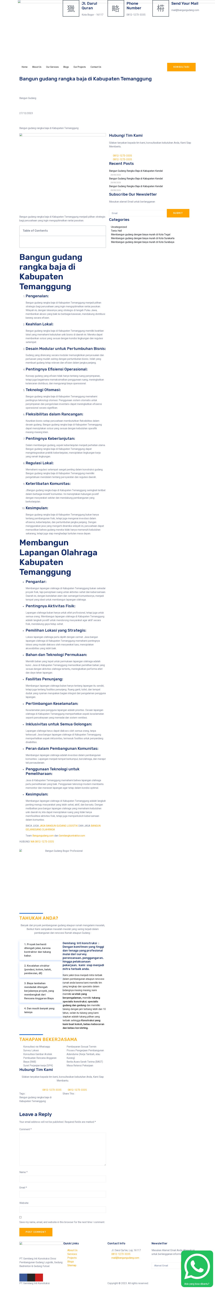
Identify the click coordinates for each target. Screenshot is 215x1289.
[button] (102, 231)
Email (23, 1188)
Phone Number (134, 5)
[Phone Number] (116, 8)
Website (23, 1203)
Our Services (52, 67)
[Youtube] (39, 1277)
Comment (25, 1129)
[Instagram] (31, 1277)
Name (23, 1172)
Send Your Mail (184, 3)
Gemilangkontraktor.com (72, 836)
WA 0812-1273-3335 (42, 842)
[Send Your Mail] (160, 8)
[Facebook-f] (23, 1277)
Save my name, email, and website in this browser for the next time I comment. (62, 1222)
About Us (36, 67)
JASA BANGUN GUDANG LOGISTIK (58, 826)
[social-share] (84, 1097)
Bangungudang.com (43, 836)
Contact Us (96, 67)
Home (25, 67)
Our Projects (80, 67)
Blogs (66, 67)
